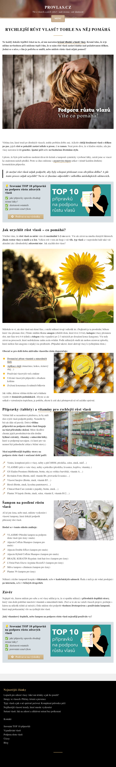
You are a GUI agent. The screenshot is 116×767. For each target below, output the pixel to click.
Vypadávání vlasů (12, 730)
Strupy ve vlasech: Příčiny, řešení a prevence (25, 699)
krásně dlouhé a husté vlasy (71, 42)
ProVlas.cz (58, 7)
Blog (6, 742)
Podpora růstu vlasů (13, 734)
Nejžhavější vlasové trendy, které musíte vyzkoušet (28, 707)
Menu (58, 18)
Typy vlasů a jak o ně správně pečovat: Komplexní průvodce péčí (34, 703)
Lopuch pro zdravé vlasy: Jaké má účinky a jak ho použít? (31, 694)
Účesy (7, 738)
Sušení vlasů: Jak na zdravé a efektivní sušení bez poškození (32, 711)
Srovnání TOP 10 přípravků (17, 726)
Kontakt (7, 719)
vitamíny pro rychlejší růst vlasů (64, 409)
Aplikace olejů (14, 366)
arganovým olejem (62, 160)
